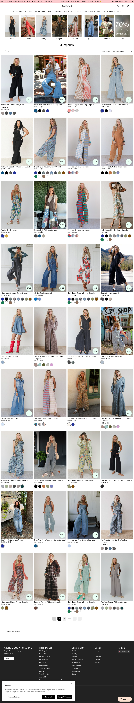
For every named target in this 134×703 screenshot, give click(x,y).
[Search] (118, 6)
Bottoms (57, 11)
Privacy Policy (43, 665)
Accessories (89, 11)
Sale (99, 11)
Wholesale (75, 668)
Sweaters (68, 11)
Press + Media (76, 665)
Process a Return (44, 656)
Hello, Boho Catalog (112, 11)
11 (74, 618)
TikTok (97, 654)
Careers (74, 674)
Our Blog (74, 654)
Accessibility (43, 677)
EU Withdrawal (43, 659)
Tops (49, 11)
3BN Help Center (44, 651)
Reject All (48, 697)
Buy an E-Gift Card (77, 659)
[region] (38, 691)
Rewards (74, 656)
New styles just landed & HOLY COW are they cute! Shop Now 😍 (81, 1)
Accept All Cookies (64, 697)
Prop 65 (41, 671)
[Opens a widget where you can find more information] (124, 699)
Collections (40, 11)
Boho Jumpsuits (13, 631)
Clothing (28, 11)
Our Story (75, 651)
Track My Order (44, 674)
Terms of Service (44, 668)
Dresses (78, 11)
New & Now (17, 11)
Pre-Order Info (76, 662)
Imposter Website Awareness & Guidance (52, 680)
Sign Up (9, 658)
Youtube (97, 659)
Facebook (98, 656)
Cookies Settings (14, 697)
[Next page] (80, 619)
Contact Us (42, 662)
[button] (128, 6)
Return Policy (43, 654)
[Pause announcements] (132, 1)
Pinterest (97, 662)
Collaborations (76, 671)
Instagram (98, 651)
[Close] (71, 683)
